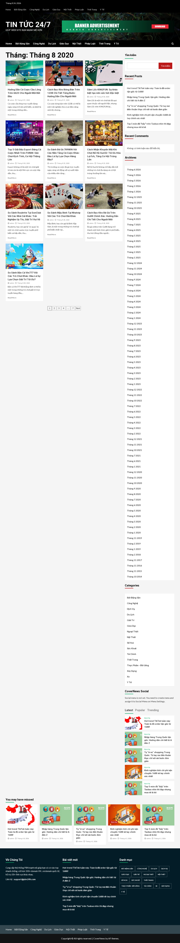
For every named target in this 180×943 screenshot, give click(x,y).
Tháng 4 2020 (134, 516)
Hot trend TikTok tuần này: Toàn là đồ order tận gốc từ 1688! (148, 90)
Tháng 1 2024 (134, 318)
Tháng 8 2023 (134, 345)
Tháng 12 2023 (134, 323)
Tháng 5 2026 (134, 175)
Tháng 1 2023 (134, 384)
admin (12, 100)
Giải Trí (11, 82)
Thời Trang (92, 9)
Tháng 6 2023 (134, 356)
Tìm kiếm (130, 55)
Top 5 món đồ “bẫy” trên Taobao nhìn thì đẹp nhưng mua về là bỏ (149, 125)
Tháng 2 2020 (134, 527)
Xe (128, 676)
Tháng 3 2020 (134, 521)
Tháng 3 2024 (134, 307)
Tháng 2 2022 (134, 433)
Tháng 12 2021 (134, 439)
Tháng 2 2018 (134, 554)
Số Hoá (130, 642)
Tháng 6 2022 (134, 411)
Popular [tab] (140, 710)
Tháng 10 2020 (134, 483)
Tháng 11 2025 (134, 202)
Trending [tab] (153, 710)
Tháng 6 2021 (134, 461)
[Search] (172, 43)
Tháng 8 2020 (134, 494)
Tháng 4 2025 (134, 241)
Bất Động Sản (20, 9)
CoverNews (99, 938)
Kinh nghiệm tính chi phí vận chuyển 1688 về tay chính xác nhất (149, 116)
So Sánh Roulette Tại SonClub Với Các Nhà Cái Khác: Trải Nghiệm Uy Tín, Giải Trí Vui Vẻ (24, 216)
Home (8, 9)
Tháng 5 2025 (134, 235)
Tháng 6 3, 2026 (125, 838)
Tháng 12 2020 (134, 472)
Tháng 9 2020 (134, 488)
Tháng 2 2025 (134, 252)
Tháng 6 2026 (134, 169)
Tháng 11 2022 (134, 395)
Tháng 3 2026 (134, 180)
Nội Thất (68, 9)
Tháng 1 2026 (134, 191)
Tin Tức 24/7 (28, 24)
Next (78, 308)
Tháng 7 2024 (134, 285)
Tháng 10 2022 (134, 400)
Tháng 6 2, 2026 (160, 838)
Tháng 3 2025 (134, 246)
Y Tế (102, 9)
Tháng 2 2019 (134, 543)
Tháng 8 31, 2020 (23, 100)
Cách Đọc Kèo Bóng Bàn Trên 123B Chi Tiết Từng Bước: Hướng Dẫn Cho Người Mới (63, 93)
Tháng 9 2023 (134, 340)
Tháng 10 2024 (134, 274)
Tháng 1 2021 (134, 466)
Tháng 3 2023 (134, 373)
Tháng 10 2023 (134, 334)
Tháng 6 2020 (134, 505)
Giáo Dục (56, 9)
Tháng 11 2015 (134, 571)
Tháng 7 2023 (134, 351)
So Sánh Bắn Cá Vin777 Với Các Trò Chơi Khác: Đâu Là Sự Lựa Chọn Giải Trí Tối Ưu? (24, 276)
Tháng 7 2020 (134, 499)
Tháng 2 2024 (134, 312)
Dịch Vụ (131, 609)
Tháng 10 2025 (134, 208)
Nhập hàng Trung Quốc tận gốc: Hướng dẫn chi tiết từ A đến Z (148, 99)
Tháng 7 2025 (134, 224)
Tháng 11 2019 (134, 538)
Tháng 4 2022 (134, 422)
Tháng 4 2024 (134, 301)
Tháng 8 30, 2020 (103, 97)
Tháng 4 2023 (134, 367)
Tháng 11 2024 (134, 268)
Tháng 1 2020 (134, 532)
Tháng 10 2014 (134, 576)
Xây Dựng (132, 671)
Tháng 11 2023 (134, 329)
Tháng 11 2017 (134, 560)
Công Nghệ (35, 9)
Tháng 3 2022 (134, 428)
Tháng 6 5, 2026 (91, 841)
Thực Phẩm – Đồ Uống (138, 665)
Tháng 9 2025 (134, 213)
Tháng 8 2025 (134, 219)
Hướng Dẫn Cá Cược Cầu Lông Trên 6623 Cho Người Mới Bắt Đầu (24, 93)
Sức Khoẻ (131, 648)
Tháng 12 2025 (134, 197)
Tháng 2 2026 (134, 186)
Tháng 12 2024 (134, 263)
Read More (12, 115)
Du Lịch (46, 9)
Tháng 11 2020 (134, 477)
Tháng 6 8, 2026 (23, 838)
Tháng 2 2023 (134, 378)
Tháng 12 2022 (134, 389)
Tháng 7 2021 (134, 455)
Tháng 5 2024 (134, 296)
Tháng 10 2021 (134, 450)
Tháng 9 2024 (134, 279)
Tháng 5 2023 (134, 362)
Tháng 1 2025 (134, 257)
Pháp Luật (79, 9)
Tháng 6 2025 (134, 230)
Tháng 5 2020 (134, 510)
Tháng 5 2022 (134, 417)
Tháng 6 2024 (134, 290)
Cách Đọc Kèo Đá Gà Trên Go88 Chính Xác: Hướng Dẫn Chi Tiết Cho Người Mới (102, 216)
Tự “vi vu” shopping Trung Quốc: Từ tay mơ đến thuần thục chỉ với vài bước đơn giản (148, 108)
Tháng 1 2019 (134, 549)
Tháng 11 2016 (134, 565)
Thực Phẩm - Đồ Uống (130, 886)
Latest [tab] (129, 710)
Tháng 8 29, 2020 (63, 163)
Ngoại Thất (132, 631)
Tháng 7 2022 (134, 406)
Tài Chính (131, 654)
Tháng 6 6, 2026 (57, 838)
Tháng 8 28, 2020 (63, 220)
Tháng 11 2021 (134, 444)
